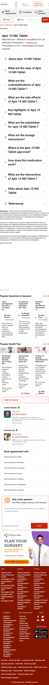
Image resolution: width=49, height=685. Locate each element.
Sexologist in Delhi (7, 601)
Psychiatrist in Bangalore (8, 634)
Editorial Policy (24, 638)
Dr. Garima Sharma (20, 437)
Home (2, 25)
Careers (22, 621)
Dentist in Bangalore (6, 617)
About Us (22, 616)
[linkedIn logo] (38, 621)
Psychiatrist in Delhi (7, 585)
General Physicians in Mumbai (24, 576)
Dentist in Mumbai (23, 573)
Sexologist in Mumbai (21, 607)
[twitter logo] (42, 618)
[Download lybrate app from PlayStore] (41, 633)
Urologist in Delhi (6, 594)
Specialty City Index (7, 664)
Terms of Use (24, 625)
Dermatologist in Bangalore (9, 638)
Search (45, 20)
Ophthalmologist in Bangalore (9, 651)
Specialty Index (40, 660)
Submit (39, 526)
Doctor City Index (14, 660)
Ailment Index (18, 671)
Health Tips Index (30, 664)
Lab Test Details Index (8, 674)
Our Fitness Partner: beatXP (24, 633)
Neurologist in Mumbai (22, 597)
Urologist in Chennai (40, 600)
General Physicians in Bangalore (9, 621)
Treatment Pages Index (25, 674)
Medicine (9, 25)
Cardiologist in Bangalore (8, 626)
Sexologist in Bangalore (7, 655)
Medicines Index (6, 671)
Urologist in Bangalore (7, 647)
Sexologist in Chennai (38, 607)
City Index (4, 660)
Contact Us (23, 618)
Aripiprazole (31, 42)
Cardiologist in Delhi (7, 579)
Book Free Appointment (38, 4)
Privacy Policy (24, 636)
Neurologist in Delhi (7, 592)
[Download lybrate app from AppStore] (41, 638)
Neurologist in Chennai (38, 597)
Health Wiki (19, 664)
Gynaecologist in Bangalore (9, 630)
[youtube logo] (42, 621)
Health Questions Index (9, 667)
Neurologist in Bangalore (8, 642)
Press (21, 641)
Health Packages (29, 671)
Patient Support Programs (10, 678)
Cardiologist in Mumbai (22, 580)
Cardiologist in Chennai (39, 580)
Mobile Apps (23, 623)
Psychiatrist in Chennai (39, 588)
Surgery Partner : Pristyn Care (25, 629)
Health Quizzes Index (25, 667)
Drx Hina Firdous (19, 414)
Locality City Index (28, 660)
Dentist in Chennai (40, 573)
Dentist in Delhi (6, 573)
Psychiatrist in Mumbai (22, 588)
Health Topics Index (40, 667)
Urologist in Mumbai (24, 600)
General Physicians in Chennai (40, 576)
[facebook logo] (38, 618)
